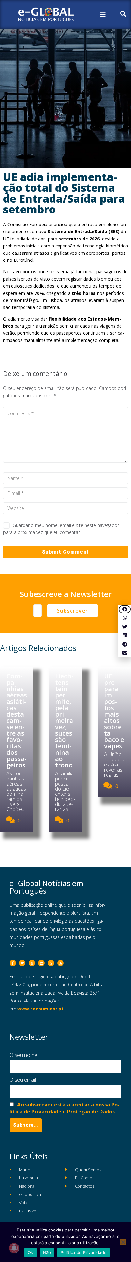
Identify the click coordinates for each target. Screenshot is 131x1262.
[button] (124, 609)
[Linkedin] (41, 963)
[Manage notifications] (14, 1248)
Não (47, 1252)
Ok (30, 1252)
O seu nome (23, 1054)
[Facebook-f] (13, 963)
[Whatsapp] (51, 963)
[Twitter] (22, 963)
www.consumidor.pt (40, 1009)
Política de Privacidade (83, 1252)
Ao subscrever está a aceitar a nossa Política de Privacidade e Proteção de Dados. (65, 1108)
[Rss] (60, 963)
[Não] (123, 1242)
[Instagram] (32, 963)
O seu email (23, 1079)
